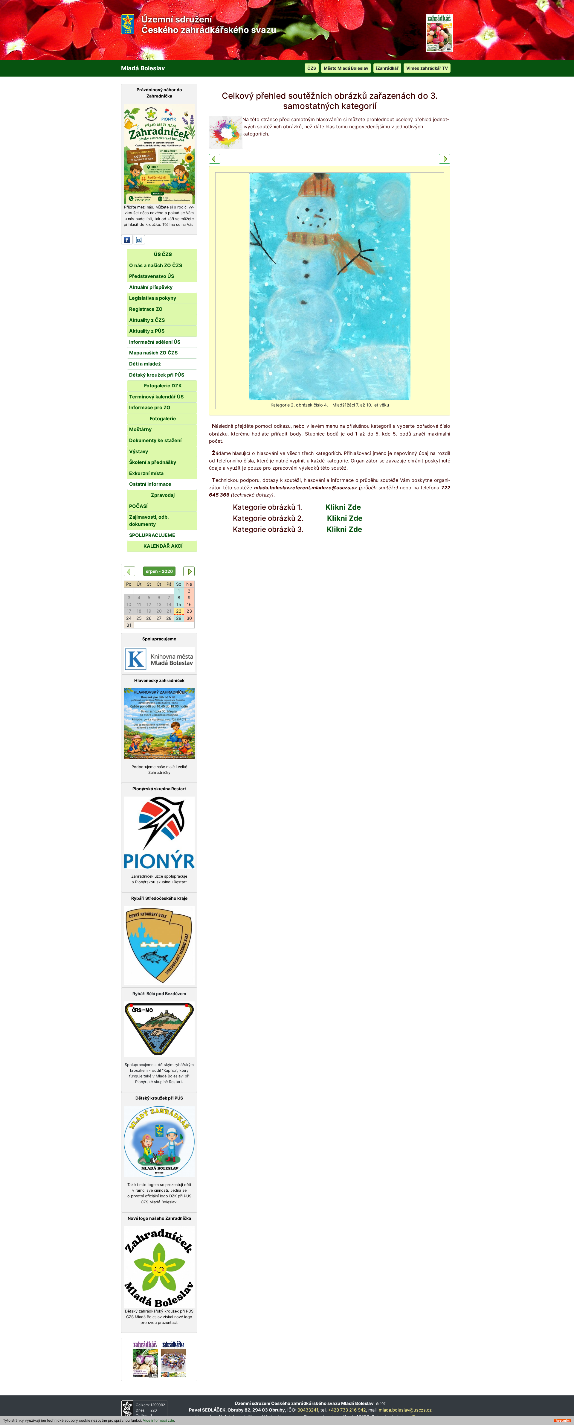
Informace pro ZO (149, 407)
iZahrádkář (387, 68)
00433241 (307, 1410)
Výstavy (138, 451)
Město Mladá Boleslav (346, 68)
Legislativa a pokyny (152, 298)
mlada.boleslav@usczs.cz (405, 1410)
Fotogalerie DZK (163, 386)
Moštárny (140, 429)
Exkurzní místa (146, 473)
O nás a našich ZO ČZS (155, 265)
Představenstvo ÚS (151, 276)
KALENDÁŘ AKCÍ (163, 546)
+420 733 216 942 (347, 1410)
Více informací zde (158, 1420)
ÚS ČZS (163, 254)
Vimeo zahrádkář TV (427, 68)
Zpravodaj (163, 495)
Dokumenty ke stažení (155, 440)
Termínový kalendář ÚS (156, 397)
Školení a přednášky (152, 462)
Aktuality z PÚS (146, 331)
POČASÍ (138, 506)
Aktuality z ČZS (147, 320)
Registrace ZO (146, 309)
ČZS (311, 68)
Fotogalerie (163, 418)
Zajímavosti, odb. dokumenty (149, 520)
